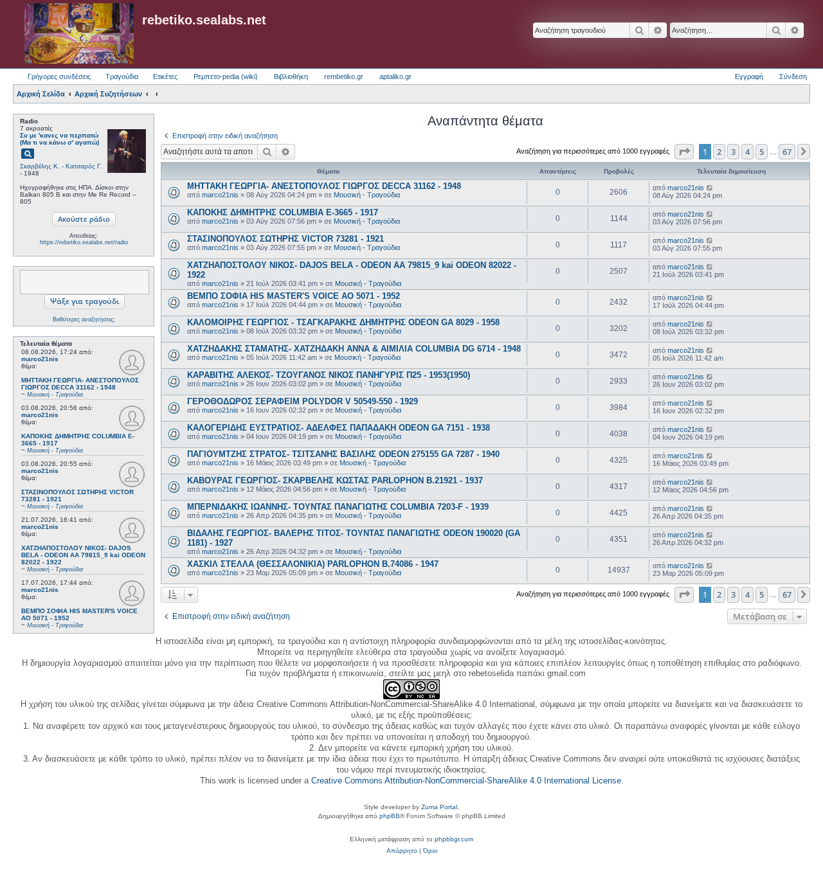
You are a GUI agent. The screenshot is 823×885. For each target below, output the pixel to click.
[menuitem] (401, 851)
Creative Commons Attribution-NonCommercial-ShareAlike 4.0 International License (466, 780)
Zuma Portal (439, 806)
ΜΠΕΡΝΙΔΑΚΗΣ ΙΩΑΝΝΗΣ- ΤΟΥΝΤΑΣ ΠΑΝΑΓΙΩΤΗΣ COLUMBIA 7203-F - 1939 (338, 507)
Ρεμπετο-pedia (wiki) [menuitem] (226, 76)
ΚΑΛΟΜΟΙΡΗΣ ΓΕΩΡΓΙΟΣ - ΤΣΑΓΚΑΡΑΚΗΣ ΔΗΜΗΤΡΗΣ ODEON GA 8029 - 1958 (343, 322)
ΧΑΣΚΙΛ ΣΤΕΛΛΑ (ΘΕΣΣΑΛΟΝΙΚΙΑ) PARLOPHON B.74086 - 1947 (313, 564)
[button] (684, 151)
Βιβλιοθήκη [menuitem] (291, 76)
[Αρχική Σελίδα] (79, 34)
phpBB (389, 815)
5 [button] (761, 151)
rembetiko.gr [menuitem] (343, 76)
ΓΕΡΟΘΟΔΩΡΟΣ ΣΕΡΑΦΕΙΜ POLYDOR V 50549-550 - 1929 (302, 401)
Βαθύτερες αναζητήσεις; (84, 319)
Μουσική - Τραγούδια (367, 195)
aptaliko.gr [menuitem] (395, 76)
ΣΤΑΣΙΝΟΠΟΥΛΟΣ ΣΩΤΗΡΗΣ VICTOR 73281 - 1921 (285, 239)
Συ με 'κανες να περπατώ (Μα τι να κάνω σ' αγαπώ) (59, 139)
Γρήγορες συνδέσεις (59, 76)
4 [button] (747, 151)
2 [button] (719, 151)
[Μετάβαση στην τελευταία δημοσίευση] (710, 188)
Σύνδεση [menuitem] (793, 76)
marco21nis (40, 358)
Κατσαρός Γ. (84, 166)
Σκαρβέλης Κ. (40, 166)
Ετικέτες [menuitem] (165, 76)
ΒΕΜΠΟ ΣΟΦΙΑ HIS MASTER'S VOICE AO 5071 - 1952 (293, 296)
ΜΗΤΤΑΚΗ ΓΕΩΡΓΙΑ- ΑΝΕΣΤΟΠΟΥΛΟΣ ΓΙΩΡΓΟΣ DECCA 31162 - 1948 (324, 186)
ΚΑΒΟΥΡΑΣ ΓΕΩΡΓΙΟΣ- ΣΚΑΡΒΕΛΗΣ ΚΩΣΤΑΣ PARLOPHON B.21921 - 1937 (335, 480)
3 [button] (733, 151)
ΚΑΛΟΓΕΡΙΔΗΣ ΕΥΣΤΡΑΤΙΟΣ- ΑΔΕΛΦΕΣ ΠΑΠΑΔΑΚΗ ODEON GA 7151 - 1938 (338, 428)
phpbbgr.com (454, 839)
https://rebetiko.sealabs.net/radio (84, 242)
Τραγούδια (121, 76)
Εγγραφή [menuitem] (749, 76)
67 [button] (786, 151)
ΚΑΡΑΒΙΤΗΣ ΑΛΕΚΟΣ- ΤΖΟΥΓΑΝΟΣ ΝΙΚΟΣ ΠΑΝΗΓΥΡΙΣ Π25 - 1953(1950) (328, 375)
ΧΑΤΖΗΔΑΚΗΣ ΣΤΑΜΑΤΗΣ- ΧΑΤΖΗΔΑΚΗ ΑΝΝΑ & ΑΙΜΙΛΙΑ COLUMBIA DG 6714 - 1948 (354, 348)
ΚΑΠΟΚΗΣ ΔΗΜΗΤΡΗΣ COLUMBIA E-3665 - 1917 (282, 212)
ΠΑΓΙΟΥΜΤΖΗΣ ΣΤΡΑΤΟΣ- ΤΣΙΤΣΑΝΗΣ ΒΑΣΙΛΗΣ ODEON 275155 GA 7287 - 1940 (343, 454)
